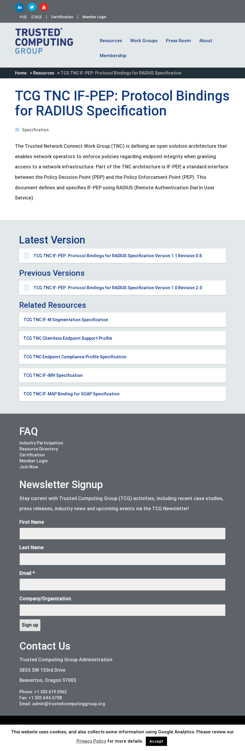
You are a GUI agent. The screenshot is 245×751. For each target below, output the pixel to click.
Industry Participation (41, 443)
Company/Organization (45, 598)
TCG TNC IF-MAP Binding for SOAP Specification (71, 394)
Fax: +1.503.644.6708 (40, 697)
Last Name (31, 547)
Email (27, 573)
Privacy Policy (91, 741)
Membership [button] (113, 55)
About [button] (205, 40)
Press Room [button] (178, 40)
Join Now (28, 466)
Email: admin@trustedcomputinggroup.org (62, 703)
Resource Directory (38, 449)
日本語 (36, 17)
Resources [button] (111, 40)
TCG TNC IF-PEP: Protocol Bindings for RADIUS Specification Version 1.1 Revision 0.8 (117, 255)
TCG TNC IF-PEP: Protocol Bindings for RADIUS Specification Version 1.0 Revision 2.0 (117, 287)
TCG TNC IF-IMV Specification (53, 375)
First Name (31, 522)
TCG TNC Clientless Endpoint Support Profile (67, 338)
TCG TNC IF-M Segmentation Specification (65, 319)
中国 (23, 17)
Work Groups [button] (143, 40)
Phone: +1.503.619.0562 (43, 691)
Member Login (94, 17)
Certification (62, 17)
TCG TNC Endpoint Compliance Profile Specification (74, 356)
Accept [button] (156, 741)
